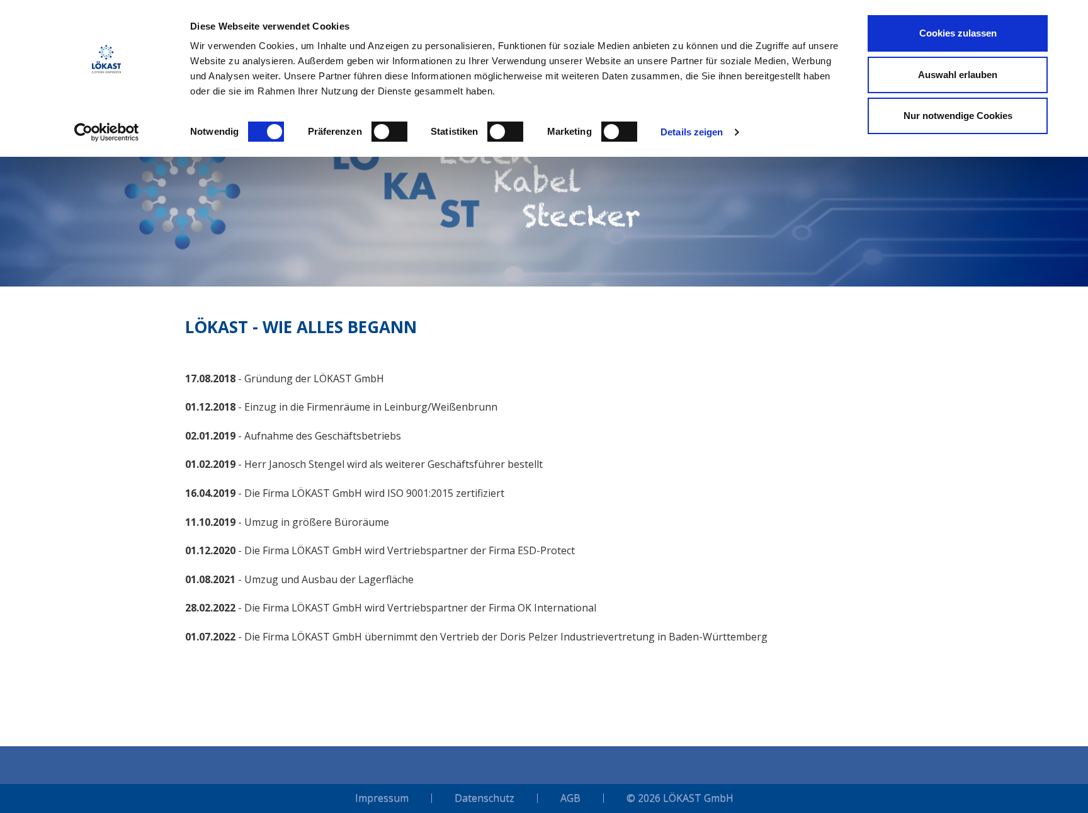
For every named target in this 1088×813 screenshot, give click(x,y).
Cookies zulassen (958, 33)
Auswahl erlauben (957, 74)
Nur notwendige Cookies (958, 115)
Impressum (382, 798)
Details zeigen (691, 132)
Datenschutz (484, 798)
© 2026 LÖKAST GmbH (680, 798)
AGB (570, 798)
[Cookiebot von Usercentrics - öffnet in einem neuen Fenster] (107, 132)
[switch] (389, 132)
